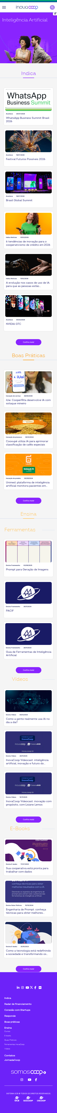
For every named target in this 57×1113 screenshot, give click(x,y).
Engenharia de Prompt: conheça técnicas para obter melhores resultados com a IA (26, 913)
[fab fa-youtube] (26, 986)
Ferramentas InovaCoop (14, 1044)
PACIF (10, 610)
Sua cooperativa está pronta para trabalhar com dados (27, 870)
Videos (7, 1049)
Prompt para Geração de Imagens (27, 569)
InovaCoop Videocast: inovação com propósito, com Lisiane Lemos (28, 803)
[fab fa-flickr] (39, 986)
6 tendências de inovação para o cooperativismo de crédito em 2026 (28, 243)
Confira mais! (28, 342)
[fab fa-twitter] (30, 986)
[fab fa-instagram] (22, 986)
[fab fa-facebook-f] (35, 986)
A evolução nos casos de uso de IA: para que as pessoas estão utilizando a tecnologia (28, 286)
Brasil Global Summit (19, 200)
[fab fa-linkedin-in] (17, 986)
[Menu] (4, 7)
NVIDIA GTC (13, 324)
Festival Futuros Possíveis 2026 (25, 159)
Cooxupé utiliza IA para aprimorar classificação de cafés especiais (27, 443)
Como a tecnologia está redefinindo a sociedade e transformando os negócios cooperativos (28, 954)
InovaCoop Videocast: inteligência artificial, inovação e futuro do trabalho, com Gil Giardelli (27, 763)
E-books (7, 1036)
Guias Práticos (10, 1040)
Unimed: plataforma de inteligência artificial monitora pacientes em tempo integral (28, 486)
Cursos (7, 1031)
